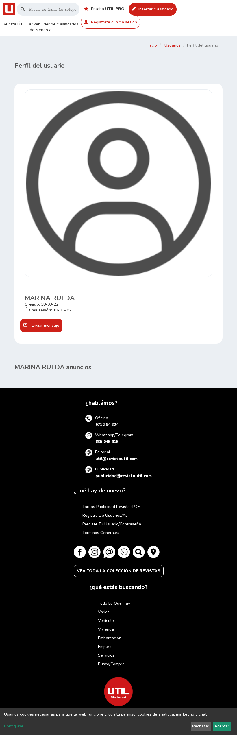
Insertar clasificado (155, 9)
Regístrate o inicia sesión (114, 22)
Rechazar (200, 726)
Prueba (107, 9)
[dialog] (118, 721)
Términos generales (100, 532)
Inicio (152, 45)
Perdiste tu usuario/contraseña (111, 524)
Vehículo (106, 620)
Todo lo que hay (114, 603)
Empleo (105, 646)
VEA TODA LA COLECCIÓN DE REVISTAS (118, 571)
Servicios (106, 655)
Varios (104, 612)
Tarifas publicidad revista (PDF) (111, 506)
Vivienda (106, 629)
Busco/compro (111, 664)
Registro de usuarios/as (104, 515)
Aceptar (221, 726)
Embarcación (109, 638)
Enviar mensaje (44, 325)
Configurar (13, 726)
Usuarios (172, 45)
